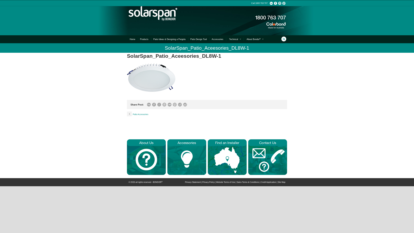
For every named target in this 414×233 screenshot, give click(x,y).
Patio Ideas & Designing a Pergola (169, 39)
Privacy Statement (193, 182)
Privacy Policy (208, 182)
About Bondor (254, 39)
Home (132, 39)
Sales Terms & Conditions (248, 182)
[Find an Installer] (227, 157)
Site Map (281, 182)
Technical (233, 39)
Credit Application (268, 182)
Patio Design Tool (198, 39)
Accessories (217, 39)
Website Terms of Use (225, 182)
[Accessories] (186, 157)
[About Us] (146, 157)
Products (144, 39)
